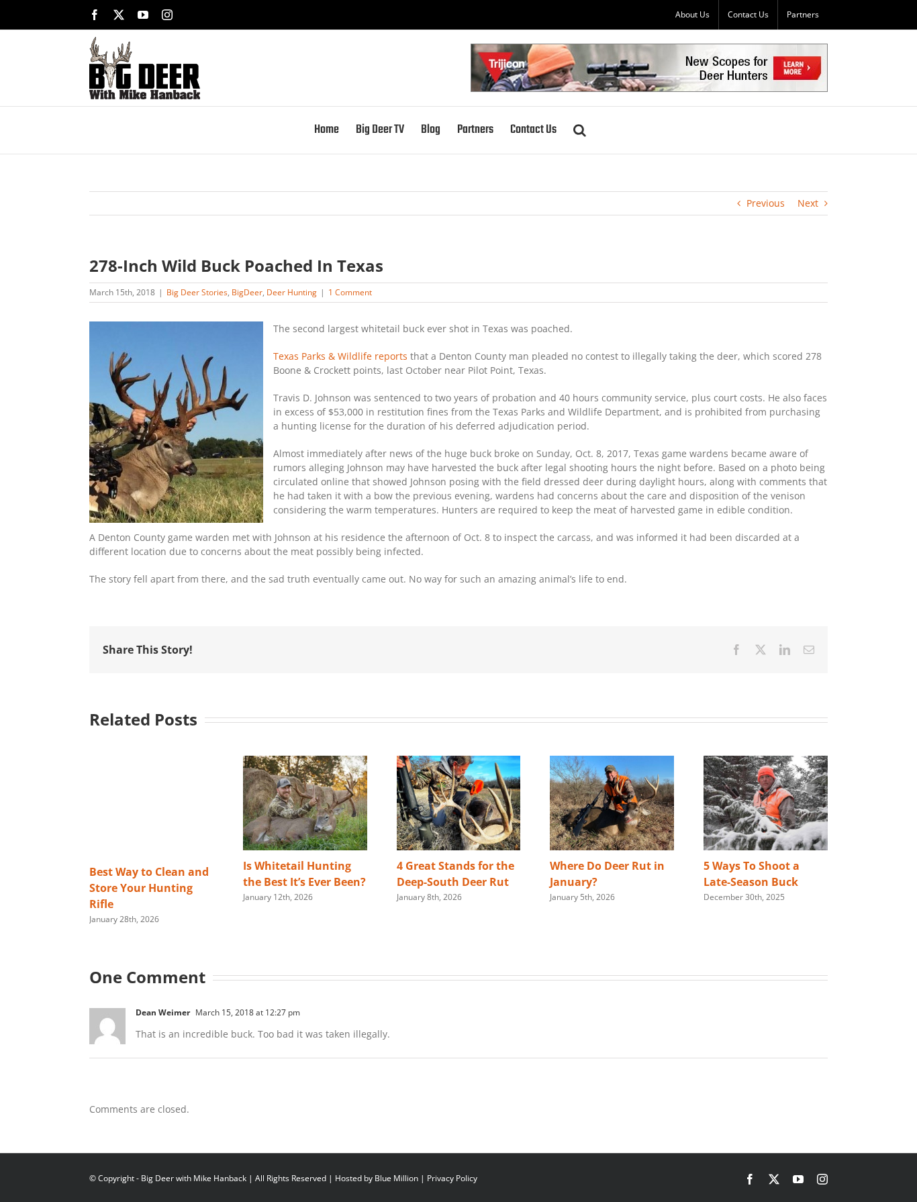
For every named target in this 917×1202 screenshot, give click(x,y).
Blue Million (396, 1178)
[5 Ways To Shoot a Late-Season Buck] (766, 762)
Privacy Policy (452, 1178)
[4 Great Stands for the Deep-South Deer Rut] (459, 762)
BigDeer (247, 292)
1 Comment (350, 292)
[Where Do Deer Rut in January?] (612, 762)
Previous (765, 203)
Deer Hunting (292, 292)
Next (808, 203)
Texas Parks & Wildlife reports (340, 356)
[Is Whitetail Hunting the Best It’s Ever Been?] (305, 762)
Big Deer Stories (197, 292)
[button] (579, 130)
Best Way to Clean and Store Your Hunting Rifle (149, 887)
